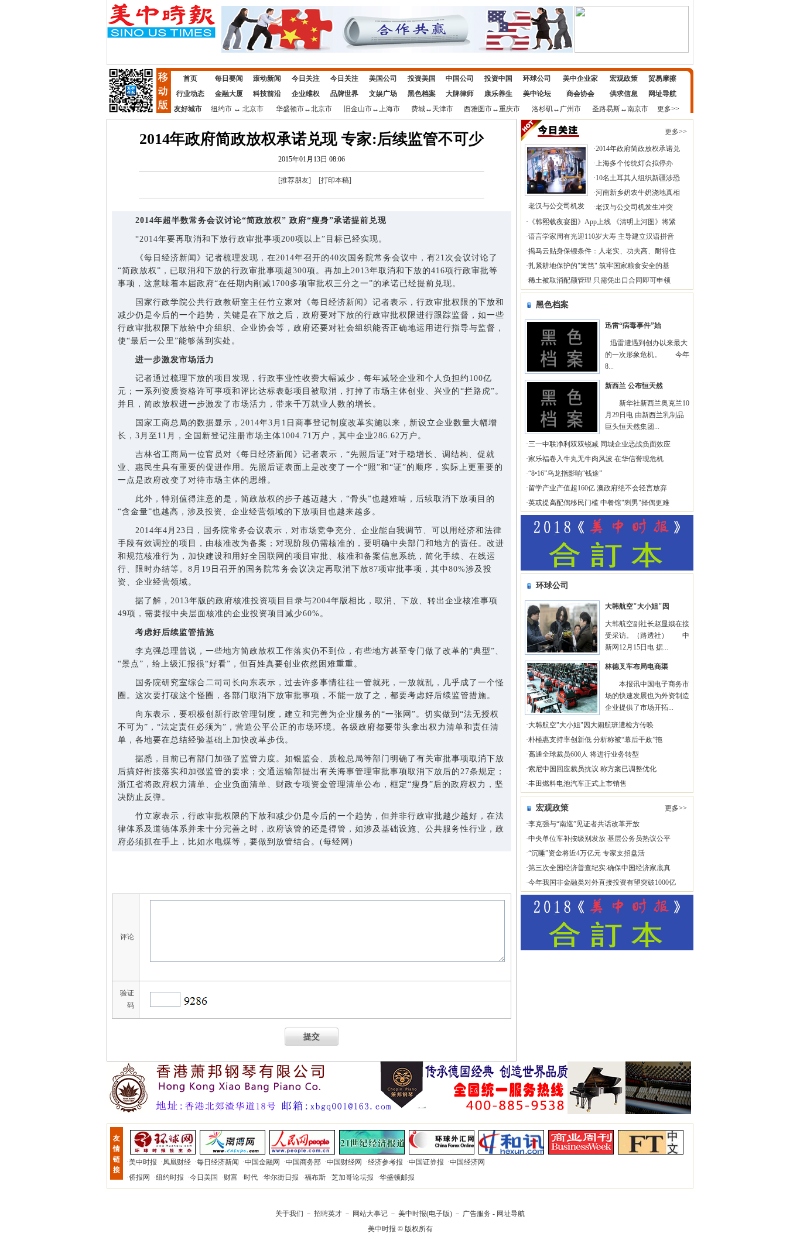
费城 (418, 109)
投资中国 (498, 78)
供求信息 (624, 94)
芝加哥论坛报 (352, 1177)
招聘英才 (328, 1214)
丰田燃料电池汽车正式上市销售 (577, 783)
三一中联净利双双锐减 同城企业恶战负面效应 (599, 444)
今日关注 (306, 78)
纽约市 (221, 109)
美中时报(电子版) (425, 1214)
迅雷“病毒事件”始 (633, 325)
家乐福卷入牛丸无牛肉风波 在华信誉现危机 (596, 459)
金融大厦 (229, 94)
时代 (251, 1177)
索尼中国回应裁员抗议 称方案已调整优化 (592, 769)
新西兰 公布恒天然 (634, 386)
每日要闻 (229, 78)
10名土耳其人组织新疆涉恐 (638, 178)
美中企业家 (580, 78)
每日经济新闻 (218, 1162)
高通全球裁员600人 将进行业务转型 (583, 754)
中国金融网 (262, 1162)
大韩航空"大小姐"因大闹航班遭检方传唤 (591, 725)
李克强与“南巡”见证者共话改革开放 (584, 824)
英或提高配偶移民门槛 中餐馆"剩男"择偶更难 (598, 503)
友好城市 (188, 109)
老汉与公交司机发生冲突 (634, 207)
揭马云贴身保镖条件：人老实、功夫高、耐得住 (602, 251)
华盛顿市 (290, 109)
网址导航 (662, 94)
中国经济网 (467, 1162)
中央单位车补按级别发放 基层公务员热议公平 (599, 838)
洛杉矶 (542, 109)
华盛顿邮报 (397, 1177)
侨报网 (139, 1177)
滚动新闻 (267, 78)
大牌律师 (460, 94)
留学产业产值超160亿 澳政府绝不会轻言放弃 (597, 488)
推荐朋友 (295, 180)
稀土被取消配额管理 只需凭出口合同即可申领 (599, 280)
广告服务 (477, 1214)
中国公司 (460, 78)
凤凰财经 (177, 1162)
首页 (190, 78)
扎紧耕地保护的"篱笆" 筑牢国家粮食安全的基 (598, 266)
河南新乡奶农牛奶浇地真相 (638, 192)
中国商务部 (303, 1162)
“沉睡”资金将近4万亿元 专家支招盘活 (586, 853)
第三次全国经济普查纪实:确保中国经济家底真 (599, 868)
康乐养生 (498, 94)
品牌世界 (344, 94)
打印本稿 (335, 180)
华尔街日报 (281, 1177)
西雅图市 (478, 109)
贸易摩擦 (662, 78)
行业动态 (190, 94)
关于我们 (289, 1214)
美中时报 (143, 1162)
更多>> (668, 109)
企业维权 (306, 94)
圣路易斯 (606, 109)
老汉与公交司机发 (556, 206)
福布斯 (315, 1177)
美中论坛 (537, 94)
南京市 (637, 109)
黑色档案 (422, 94)
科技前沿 (267, 94)
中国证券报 (426, 1162)
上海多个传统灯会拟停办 (634, 163)
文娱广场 (383, 94)
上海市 (389, 109)
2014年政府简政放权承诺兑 (638, 149)
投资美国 (422, 78)
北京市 (253, 109)
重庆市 (509, 109)
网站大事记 (370, 1214)
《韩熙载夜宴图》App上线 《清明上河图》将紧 (602, 222)
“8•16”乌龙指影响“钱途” (565, 473)
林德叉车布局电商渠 (636, 666)
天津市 (442, 109)
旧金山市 (358, 109)
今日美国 (204, 1177)
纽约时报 (170, 1177)
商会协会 (580, 94)
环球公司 (537, 78)
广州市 (570, 109)
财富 (231, 1177)
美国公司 (383, 78)
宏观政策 (624, 78)
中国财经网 (344, 1162)
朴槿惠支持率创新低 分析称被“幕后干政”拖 (595, 740)
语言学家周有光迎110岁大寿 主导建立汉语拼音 (601, 236)
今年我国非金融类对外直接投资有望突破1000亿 (602, 882)
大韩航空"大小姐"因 (637, 606)
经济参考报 (385, 1162)
